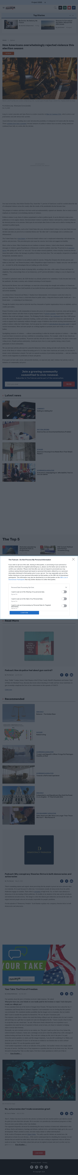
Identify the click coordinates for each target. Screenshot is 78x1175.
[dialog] (39, 587)
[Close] (74, 560)
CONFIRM (24, 612)
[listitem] (39, 587)
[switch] (64, 591)
